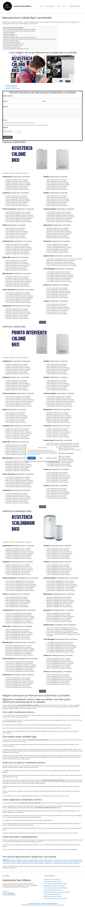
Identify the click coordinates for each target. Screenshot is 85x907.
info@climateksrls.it (11, 894)
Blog (58, 6)
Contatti (63, 6)
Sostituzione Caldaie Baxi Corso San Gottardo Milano (57, 892)
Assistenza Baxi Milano (22, 6)
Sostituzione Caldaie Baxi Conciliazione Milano (55, 898)
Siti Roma (62, 905)
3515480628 (10, 893)
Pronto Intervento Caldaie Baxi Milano (12, 863)
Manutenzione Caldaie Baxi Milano (53, 861)
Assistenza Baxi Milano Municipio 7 (52, 894)
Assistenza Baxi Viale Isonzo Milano (53, 896)
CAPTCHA (5, 127)
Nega (40, 458)
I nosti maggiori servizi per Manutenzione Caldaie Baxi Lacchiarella (20, 29)
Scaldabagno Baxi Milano (60, 860)
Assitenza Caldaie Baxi (9, 34)
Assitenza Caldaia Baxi (9, 32)
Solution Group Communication (52, 905)
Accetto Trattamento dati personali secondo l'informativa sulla (19, 122)
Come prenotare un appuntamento (12, 47)
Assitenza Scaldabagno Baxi (11, 35)
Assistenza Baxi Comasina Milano (52, 879)
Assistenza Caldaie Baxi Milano (25, 861)
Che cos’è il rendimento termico (11, 40)
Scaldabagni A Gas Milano (10, 861)
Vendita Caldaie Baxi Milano (46, 860)
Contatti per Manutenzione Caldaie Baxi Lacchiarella (66, 863)
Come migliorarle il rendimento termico (13, 45)
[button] (57, 447)
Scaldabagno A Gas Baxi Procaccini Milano (54, 885)
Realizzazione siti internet (38, 905)
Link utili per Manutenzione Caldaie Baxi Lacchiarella (16, 48)
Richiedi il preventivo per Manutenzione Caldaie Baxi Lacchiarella (19, 31)
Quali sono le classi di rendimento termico (14, 43)
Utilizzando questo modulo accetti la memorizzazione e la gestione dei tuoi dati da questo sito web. (26, 125)
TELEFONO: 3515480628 (74, 6)
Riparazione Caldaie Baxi (45, 863)
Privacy (5, 120)
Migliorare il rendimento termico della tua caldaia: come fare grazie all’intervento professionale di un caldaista (30, 39)
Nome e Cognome (8, 95)
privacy (33, 122)
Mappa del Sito (53, 903)
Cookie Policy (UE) (45, 903)
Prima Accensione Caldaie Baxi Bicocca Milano (55, 883)
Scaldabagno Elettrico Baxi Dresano (53, 881)
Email (44, 101)
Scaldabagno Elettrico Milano (75, 860)
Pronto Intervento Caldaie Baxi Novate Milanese (56, 887)
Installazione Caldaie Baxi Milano (30, 860)
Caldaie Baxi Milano (39, 861)
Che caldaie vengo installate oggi (12, 42)
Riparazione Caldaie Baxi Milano (30, 863)
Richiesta (5, 106)
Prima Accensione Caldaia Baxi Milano (72, 861)
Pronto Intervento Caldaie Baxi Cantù (53, 890)
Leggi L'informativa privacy (34, 903)
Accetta (31, 458)
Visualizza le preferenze (51, 458)
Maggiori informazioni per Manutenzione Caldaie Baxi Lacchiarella (19, 37)
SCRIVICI (42, 322)
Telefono (6, 101)
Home (41, 6)
